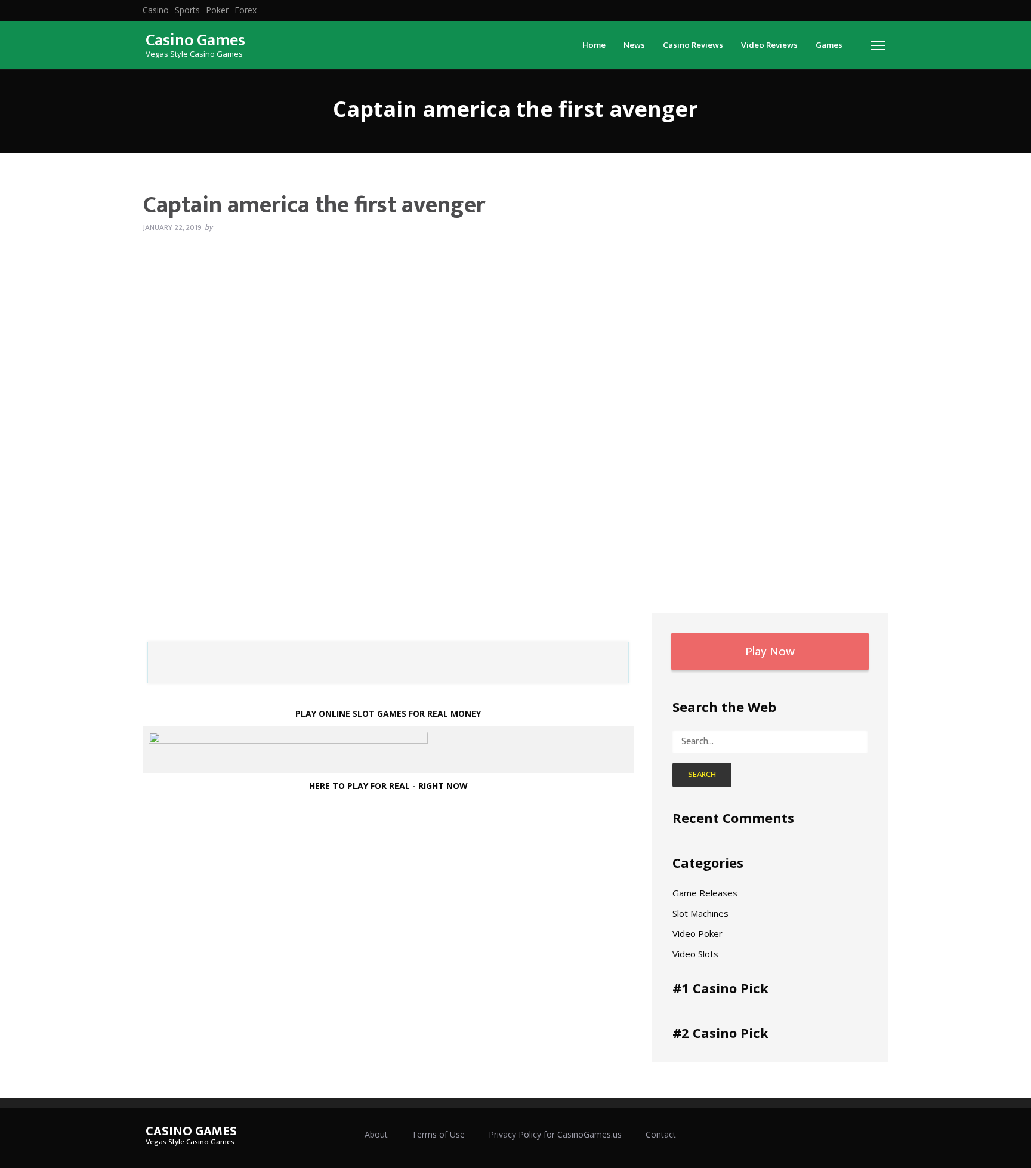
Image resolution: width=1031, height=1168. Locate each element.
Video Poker (697, 933)
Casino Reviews (693, 45)
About (376, 1134)
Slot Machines (700, 913)
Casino (156, 10)
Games (829, 45)
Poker (217, 10)
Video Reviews (769, 45)
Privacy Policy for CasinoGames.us (555, 1134)
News (634, 45)
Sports (187, 10)
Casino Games (195, 40)
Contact (661, 1134)
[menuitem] (156, 10)
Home (594, 45)
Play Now (770, 651)
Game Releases (704, 893)
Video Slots (695, 954)
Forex (245, 10)
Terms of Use (438, 1134)
